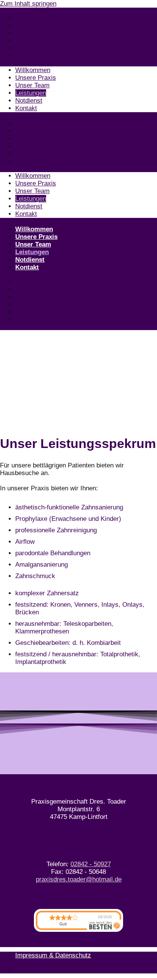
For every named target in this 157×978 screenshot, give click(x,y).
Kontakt (27, 56)
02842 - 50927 (90, 864)
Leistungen (32, 40)
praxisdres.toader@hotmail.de (79, 879)
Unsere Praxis (36, 25)
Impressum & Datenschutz (53, 955)
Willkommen (34, 17)
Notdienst (30, 48)
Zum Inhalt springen (28, 3)
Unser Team (33, 33)
